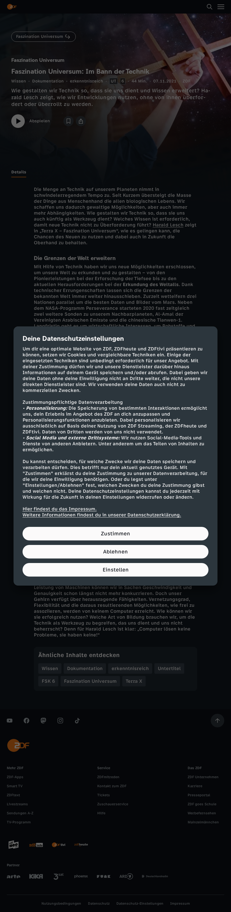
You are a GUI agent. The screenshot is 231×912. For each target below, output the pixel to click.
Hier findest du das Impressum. (60, 509)
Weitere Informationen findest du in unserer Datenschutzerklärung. (102, 515)
